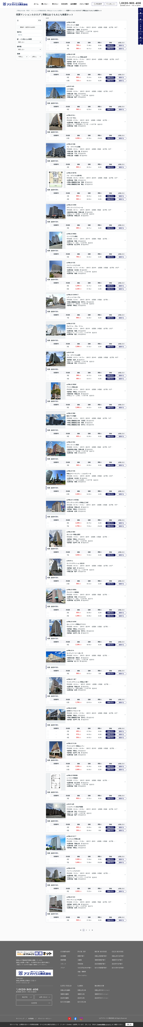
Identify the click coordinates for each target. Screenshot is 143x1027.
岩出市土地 (81, 998)
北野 (74, 54)
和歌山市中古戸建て (118, 956)
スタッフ (63, 964)
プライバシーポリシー (44, 1018)
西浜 (74, 442)
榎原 (74, 22)
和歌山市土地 (82, 990)
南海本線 (70, 394)
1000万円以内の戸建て (84, 968)
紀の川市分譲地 (65, 1002)
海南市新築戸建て (100, 960)
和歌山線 (70, 66)
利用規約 (31, 1018)
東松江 (78, 658)
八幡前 (78, 29)
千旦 (75, 153)
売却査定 (140, 36)
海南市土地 (81, 994)
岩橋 (74, 144)
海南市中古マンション (101, 994)
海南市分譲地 (65, 994)
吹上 (74, 115)
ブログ (63, 968)
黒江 (75, 334)
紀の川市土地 (82, 1002)
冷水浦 (76, 270)
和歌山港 (81, 212)
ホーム (36, 4)
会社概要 (73, 4)
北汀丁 (74, 836)
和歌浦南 (75, 775)
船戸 (75, 97)
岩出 (75, 93)
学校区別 (80, 964)
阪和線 (70, 61)
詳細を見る (110, 45)
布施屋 (76, 66)
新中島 (74, 173)
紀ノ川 (76, 661)
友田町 (74, 621)
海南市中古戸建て (117, 960)
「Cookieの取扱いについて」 (104, 1024)
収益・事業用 (82, 972)
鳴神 (74, 413)
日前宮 (83, 420)
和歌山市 (70, 22)
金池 (73, 86)
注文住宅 (64, 4)
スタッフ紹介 (84, 4)
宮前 (75, 126)
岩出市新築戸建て (100, 964)
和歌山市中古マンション (102, 990)
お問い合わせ (43, 997)
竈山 (82, 184)
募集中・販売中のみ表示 (27, 27)
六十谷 (75, 63)
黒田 (74, 532)
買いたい (44, 4)
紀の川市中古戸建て (118, 968)
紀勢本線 (70, 122)
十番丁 (74, 679)
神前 (82, 182)
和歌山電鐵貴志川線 (74, 182)
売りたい (55, 4)
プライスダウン (82, 975)
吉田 (73, 352)
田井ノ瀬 (77, 151)
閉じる (129, 1024)
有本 (74, 897)
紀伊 (74, 61)
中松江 (78, 33)
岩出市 (69, 86)
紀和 (75, 511)
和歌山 (75, 305)
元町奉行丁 (76, 294)
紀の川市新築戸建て (101, 968)
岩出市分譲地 (65, 998)
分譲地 (80, 960)
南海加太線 (71, 29)
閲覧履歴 (99, 4)
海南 (75, 273)
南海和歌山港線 (72, 212)
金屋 (73, 804)
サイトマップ (20, 1018)
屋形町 (74, 384)
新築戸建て (81, 956)
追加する (121, 45)
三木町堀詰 (76, 500)
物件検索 (140, 11)
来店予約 (25, 997)
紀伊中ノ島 (76, 542)
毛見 (74, 262)
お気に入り (112, 4)
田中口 (83, 302)
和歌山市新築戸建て (101, 956)
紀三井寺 (77, 244)
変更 (39, 20)
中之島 (74, 743)
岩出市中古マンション (101, 998)
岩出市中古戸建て (117, 964)
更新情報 (63, 960)
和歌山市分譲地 (65, 990)
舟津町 (74, 205)
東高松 (74, 233)
